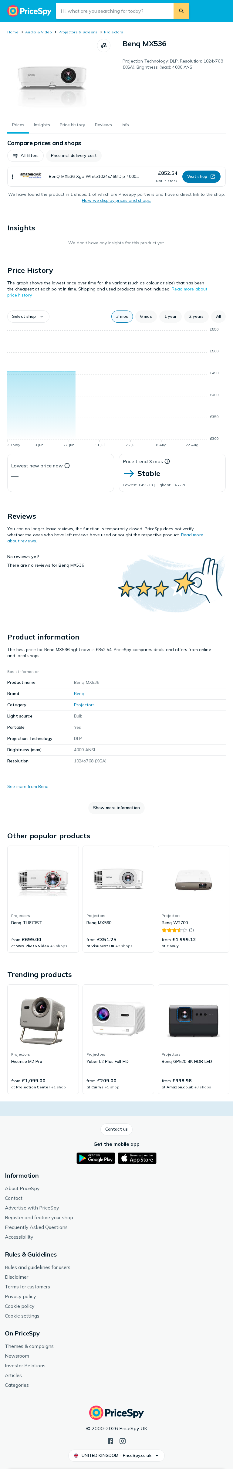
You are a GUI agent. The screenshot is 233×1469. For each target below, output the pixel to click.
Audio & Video (38, 32)
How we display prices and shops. (116, 200)
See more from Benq (28, 786)
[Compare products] (103, 45)
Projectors (113, 32)
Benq (79, 693)
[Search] (181, 11)
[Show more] (12, 176)
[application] (116, 388)
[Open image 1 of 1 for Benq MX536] (52, 77)
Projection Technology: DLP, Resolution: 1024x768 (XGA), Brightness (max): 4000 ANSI (173, 64)
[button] (25, 156)
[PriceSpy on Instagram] (122, 1440)
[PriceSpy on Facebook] (110, 1440)
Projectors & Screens (78, 32)
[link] (43, 899)
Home (13, 32)
